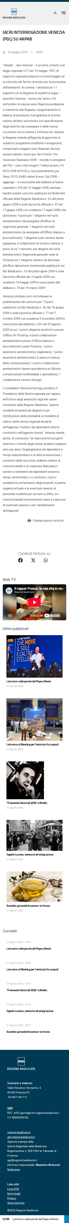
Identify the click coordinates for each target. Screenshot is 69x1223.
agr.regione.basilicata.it (21, 1137)
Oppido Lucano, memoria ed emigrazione (29, 854)
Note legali (13, 1193)
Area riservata (15, 1203)
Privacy (11, 1198)
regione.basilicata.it (19, 1132)
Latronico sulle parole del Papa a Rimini (28, 681)
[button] (63, 12)
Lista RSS (13, 1189)
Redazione (13, 1169)
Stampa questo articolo (48, 520)
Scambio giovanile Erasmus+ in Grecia (28, 905)
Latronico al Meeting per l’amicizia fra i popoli (32, 744)
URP (10, 1108)
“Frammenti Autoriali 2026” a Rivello (26, 802)
